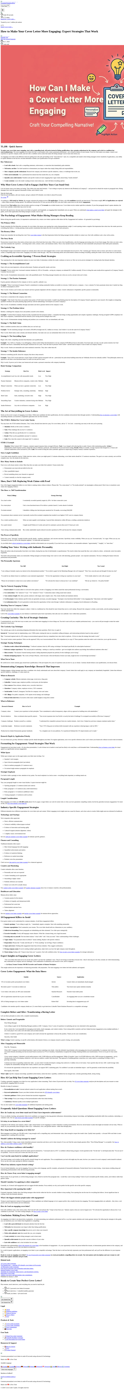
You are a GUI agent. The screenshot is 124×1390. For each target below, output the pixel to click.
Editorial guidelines (10, 1311)
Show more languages (7, 1369)
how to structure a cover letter (108, 415)
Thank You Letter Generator (13, 1336)
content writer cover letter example (13, 888)
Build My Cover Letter (8, 19)
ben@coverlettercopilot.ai (8, 1376)
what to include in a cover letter (21, 543)
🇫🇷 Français (17, 1366)
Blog (13, 3)
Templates (9, 3)
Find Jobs (8, 1329)
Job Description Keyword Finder (14, 1339)
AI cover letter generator (82, 1081)
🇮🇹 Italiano (31, 1366)
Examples (3, 3)
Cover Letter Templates (12, 1325)
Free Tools (4, 6)
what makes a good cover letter (95, 210)
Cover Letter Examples (11, 1324)
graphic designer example (33, 888)
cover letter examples (14, 613)
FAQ (6, 1316)
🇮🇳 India (52, 1366)
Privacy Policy (9, 1315)
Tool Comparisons (10, 1327)
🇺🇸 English (4, 1366)
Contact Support (10, 1350)
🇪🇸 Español (10, 1366)
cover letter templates (21, 1104)
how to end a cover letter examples (70, 952)
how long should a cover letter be (17, 803)
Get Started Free (5, 1299)
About (7, 1309)
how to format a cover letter (107, 747)
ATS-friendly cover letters (52, 1092)
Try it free (3, 197)
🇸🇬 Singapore (46, 1366)
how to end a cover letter (41, 1211)
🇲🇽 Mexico (58, 1366)
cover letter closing (35, 235)
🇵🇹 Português (38, 1366)
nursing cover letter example (13, 913)
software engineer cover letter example (16, 836)
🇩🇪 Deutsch (24, 1366)
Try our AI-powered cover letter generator (38, 1255)
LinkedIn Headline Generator (13, 1337)
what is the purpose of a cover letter (28, 1245)
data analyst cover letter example (18, 862)
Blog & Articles (9, 1346)
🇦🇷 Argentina (66, 1366)
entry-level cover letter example (24, 1117)
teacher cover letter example (32, 913)
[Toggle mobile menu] (2, 10)
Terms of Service (10, 1313)
